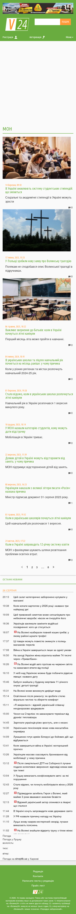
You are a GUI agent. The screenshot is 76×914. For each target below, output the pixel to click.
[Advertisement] (38, 83)
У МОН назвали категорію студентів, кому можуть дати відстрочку (36, 429)
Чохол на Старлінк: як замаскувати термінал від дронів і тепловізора (41, 715)
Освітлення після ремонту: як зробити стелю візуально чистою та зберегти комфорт (39, 697)
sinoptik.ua (21, 858)
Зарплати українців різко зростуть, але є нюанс (40, 722)
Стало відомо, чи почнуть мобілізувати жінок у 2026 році (43, 786)
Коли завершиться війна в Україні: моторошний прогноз (40, 747)
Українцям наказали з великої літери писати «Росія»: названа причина (38, 489)
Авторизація (35, 37)
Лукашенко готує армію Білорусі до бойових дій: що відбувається (43, 738)
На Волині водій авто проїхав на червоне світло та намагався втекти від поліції (42, 665)
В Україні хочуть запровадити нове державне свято (42, 811)
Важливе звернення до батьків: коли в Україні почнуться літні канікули (33, 331)
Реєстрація (8, 37)
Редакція (38, 871)
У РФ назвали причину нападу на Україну (37, 816)
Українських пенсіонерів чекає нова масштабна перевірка (40, 729)
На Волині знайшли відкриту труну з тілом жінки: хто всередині (43, 832)
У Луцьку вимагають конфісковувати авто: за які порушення (41, 777)
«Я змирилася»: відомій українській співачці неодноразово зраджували (38, 706)
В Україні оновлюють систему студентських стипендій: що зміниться (39, 190)
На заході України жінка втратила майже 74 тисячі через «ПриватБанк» (42, 657)
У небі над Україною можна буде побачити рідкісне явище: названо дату (43, 674)
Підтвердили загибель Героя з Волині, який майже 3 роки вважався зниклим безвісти (40, 794)
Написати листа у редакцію (38, 880)
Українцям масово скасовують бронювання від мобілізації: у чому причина (40, 756)
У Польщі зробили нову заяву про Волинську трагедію (38, 261)
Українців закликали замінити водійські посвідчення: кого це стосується (35, 625)
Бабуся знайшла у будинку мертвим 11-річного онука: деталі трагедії (40, 683)
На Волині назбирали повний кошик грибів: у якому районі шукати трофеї (41, 634)
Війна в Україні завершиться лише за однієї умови (42, 650)
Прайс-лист (38, 885)
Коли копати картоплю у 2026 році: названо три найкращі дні (41, 607)
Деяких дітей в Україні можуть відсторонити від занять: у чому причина (35, 459)
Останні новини (12, 579)
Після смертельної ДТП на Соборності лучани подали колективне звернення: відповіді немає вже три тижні (42, 766)
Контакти (38, 876)
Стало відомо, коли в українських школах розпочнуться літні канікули (39, 395)
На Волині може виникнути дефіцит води (37, 690)
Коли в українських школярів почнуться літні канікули (38, 518)
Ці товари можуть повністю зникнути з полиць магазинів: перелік (39, 642)
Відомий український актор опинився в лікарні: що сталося (42, 803)
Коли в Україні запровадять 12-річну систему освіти (37, 544)
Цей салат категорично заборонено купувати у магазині (40, 598)
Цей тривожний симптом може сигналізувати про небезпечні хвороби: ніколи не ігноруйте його (41, 616)
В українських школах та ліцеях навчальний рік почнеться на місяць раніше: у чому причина (34, 361)
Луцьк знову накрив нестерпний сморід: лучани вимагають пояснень (40, 823)
